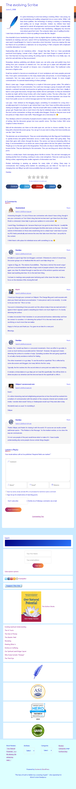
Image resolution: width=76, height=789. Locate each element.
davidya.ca (38, 711)
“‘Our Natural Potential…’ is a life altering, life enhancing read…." (11, 754)
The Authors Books (48, 606)
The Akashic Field (10, 637)
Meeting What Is (10, 644)
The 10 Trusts (9, 630)
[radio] (29, 177)
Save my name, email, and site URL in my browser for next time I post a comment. (31, 492)
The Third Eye (9, 658)
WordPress (45, 769)
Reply (68, 208)
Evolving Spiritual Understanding (15, 627)
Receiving (8, 641)
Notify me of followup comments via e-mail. (42, 501)
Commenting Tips (38, 516)
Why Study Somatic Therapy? (14, 655)
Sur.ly (41, 715)
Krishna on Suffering (11, 648)
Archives (27, 745)
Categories (44, 745)
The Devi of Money (11, 634)
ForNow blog (63, 751)
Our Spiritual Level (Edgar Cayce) (15, 651)
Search (7, 538)
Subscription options (12, 571)
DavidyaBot (22, 578)
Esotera (37, 769)
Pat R (17, 289)
